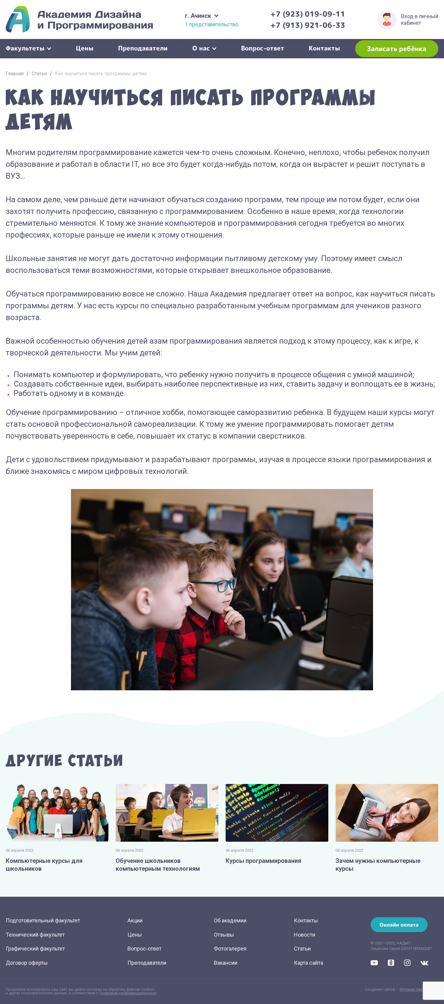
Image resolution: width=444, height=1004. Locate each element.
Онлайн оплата (399, 924)
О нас (201, 47)
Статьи (39, 73)
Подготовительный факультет (43, 920)
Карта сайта (308, 963)
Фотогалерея (230, 948)
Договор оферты (27, 963)
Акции (135, 920)
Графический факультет (35, 948)
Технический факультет (35, 934)
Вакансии (225, 963)
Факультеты (25, 47)
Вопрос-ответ (262, 47)
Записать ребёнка (396, 48)
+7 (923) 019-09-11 (307, 14)
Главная (15, 73)
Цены (85, 47)
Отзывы (224, 934)
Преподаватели (143, 47)
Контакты (324, 47)
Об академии (230, 920)
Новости (304, 934)
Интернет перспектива (419, 989)
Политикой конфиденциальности (127, 993)
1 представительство (211, 24)
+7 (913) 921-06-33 (307, 25)
